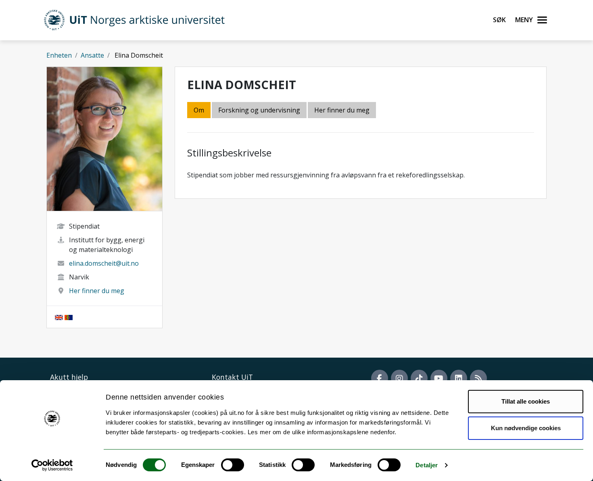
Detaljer (427, 465)
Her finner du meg (96, 290)
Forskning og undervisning (259, 110)
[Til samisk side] (69, 316)
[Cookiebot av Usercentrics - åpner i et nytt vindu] (52, 465)
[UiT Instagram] (399, 378)
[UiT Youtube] (438, 378)
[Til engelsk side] (59, 316)
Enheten (59, 55)
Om (199, 110)
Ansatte (92, 55)
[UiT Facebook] (379, 378)
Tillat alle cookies (525, 401)
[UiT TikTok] (419, 378)
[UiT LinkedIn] (458, 378)
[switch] (232, 464)
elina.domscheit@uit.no (104, 263)
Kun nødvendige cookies (526, 428)
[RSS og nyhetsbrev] (478, 378)
